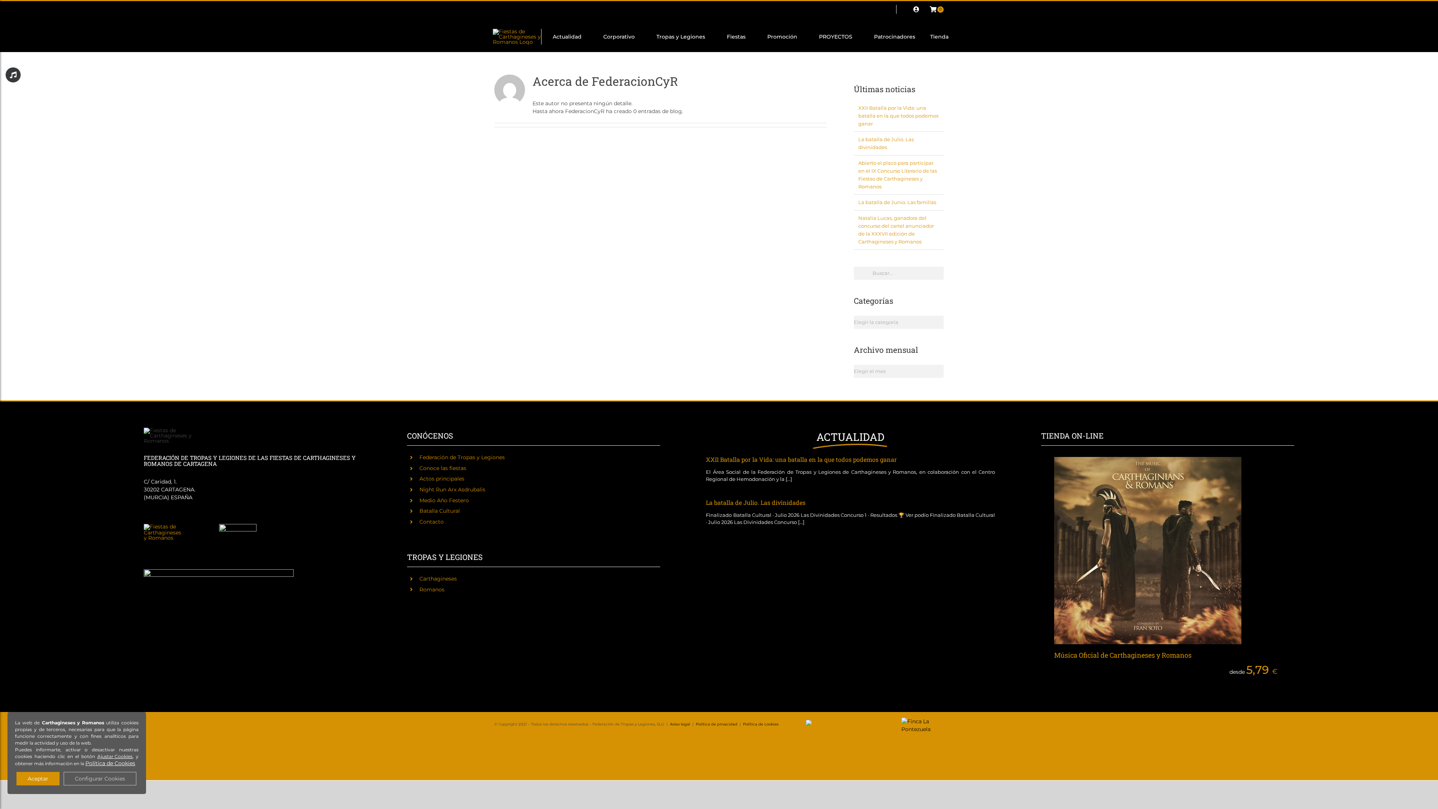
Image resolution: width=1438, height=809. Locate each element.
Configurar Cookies (100, 778)
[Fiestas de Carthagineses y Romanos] (162, 526)
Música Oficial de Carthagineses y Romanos (1123, 655)
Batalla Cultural (439, 510)
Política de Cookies (110, 763)
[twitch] (532, 9)
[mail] (568, 9)
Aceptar (38, 778)
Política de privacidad (716, 724)
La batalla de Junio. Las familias (897, 202)
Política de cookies (761, 724)
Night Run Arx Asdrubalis (452, 489)
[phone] (580, 9)
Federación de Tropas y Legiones (462, 457)
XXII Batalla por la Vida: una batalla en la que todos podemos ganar (898, 116)
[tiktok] (544, 9)
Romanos (432, 589)
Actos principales (441, 478)
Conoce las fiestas (442, 468)
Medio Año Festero (444, 500)
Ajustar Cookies (115, 756)
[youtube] (556, 9)
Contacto (431, 521)
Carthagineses (438, 578)
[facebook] (496, 9)
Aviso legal (680, 724)
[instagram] (520, 9)
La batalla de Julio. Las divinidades (756, 502)
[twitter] (508, 9)
